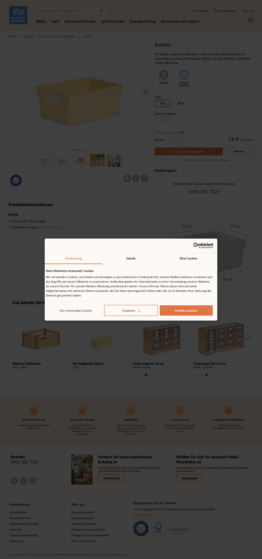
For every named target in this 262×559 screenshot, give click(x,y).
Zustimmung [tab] (73, 258)
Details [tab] (131, 258)
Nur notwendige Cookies (76, 310)
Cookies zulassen (186, 310)
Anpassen (128, 310)
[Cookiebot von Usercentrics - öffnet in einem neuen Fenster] (196, 246)
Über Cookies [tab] (188, 258)
